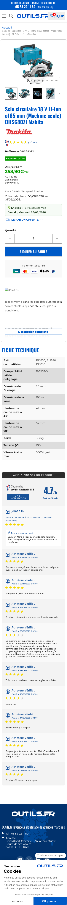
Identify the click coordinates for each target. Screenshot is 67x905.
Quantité (10, 230)
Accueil (7, 27)
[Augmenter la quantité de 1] (57, 238)
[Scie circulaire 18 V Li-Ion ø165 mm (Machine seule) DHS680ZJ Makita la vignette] (11, 93)
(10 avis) (33, 142)
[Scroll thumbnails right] (59, 94)
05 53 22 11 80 (25, 6)
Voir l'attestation (18, 497)
